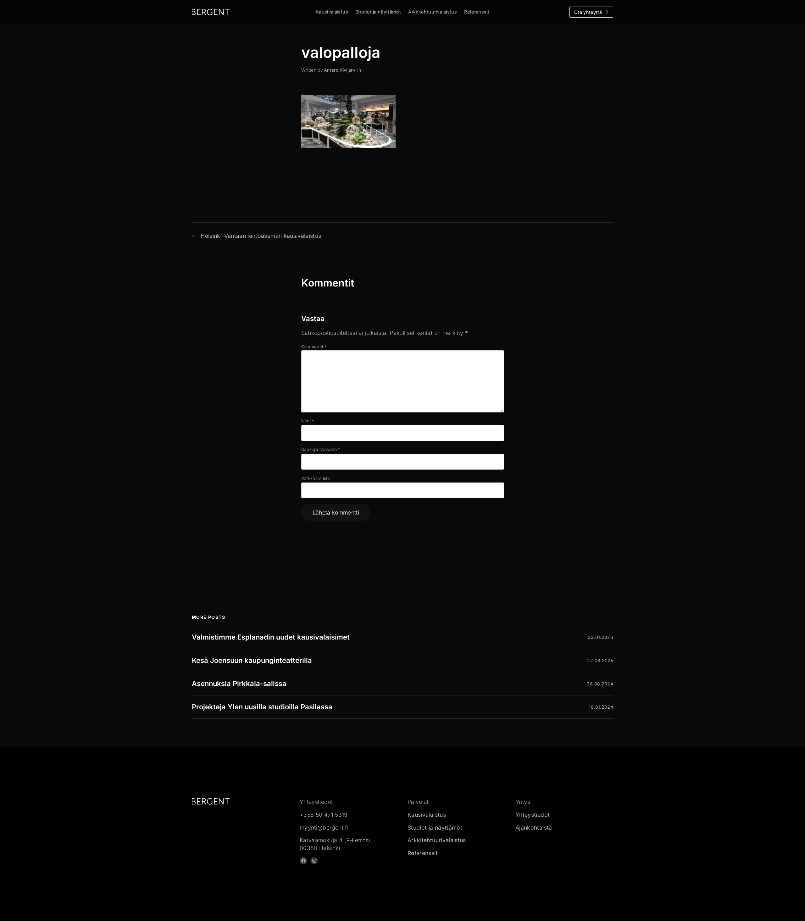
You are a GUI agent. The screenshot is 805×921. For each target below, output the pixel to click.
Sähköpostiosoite (321, 449)
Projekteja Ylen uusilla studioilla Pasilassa (262, 707)
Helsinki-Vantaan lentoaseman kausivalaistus (261, 235)
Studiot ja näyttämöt (378, 11)
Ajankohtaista (533, 827)
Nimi (307, 420)
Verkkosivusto (315, 478)
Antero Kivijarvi (340, 70)
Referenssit (476, 11)
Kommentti (314, 346)
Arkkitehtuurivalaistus (432, 11)
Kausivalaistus (332, 11)
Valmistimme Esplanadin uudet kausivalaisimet (271, 637)
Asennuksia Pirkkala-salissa (239, 683)
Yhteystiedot (532, 814)
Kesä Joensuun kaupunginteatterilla (252, 660)
